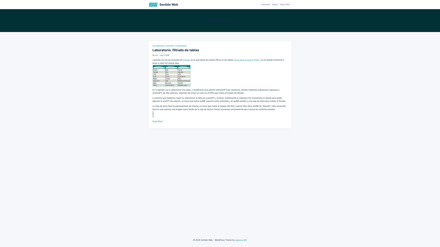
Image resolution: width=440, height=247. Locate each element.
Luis (156, 55)
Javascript (170, 46)
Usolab (186, 60)
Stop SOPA (285, 4)
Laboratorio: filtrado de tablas (176, 50)
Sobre (275, 4)
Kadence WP (241, 240)
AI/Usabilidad (158, 46)
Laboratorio (181, 46)
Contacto (265, 4)
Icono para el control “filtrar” (247, 60)
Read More (158, 121)
